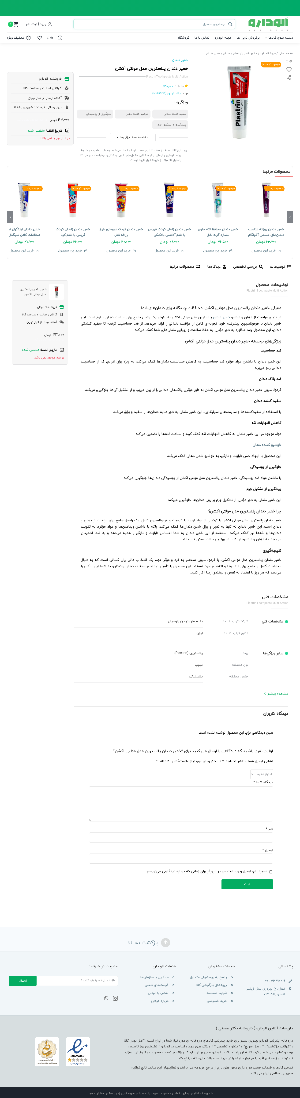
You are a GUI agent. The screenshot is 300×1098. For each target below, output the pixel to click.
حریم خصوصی (217, 1001)
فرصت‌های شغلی (157, 985)
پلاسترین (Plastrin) (166, 93)
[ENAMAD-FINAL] (62, 1037)
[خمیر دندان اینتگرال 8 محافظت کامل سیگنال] (24, 200)
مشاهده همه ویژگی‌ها (134, 137)
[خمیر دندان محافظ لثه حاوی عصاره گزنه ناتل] (218, 200)
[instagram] (115, 998)
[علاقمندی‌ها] (40, 38)
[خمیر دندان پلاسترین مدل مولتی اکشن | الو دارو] (239, 102)
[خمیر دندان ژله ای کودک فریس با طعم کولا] (72, 200)
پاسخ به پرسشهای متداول (208, 977)
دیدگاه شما (263, 782)
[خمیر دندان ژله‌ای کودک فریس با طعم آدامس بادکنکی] (169, 200)
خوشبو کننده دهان (267, 445)
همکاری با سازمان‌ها (154, 977)
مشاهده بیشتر (277, 693)
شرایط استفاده (216, 993)
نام (269, 829)
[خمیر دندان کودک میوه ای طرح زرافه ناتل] (121, 200)
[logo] (269, 18)
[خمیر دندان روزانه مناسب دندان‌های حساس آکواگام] (266, 200)
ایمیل (267, 850)
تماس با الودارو (158, 993)
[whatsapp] (106, 998)
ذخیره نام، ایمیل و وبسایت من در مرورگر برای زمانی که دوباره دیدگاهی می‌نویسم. (206, 871)
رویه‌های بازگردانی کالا (211, 985)
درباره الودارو (160, 1001)
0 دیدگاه (168, 86)
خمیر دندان (180, 60)
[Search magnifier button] (230, 24)
